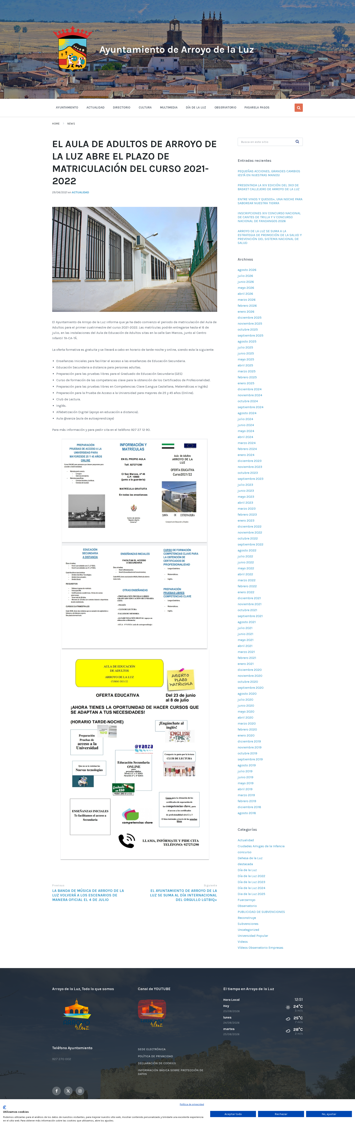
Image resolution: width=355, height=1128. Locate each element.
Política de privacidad (192, 1104)
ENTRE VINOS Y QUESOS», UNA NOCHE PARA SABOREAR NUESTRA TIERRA (270, 201)
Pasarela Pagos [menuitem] (257, 107)
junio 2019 (245, 777)
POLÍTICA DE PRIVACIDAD (155, 1056)
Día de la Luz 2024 (251, 888)
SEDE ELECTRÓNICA (152, 1049)
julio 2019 (245, 771)
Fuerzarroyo (246, 900)
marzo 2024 (247, 443)
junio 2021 (245, 634)
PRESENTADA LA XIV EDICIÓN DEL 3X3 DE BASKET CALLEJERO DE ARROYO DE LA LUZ (269, 187)
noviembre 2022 (250, 532)
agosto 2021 (247, 622)
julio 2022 (245, 556)
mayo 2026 (246, 288)
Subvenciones (248, 924)
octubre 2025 (248, 329)
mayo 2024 (246, 431)
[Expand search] (299, 108)
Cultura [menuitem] (145, 107)
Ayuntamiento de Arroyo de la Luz (176, 49)
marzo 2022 (247, 580)
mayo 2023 (246, 497)
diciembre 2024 (250, 389)
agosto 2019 (247, 765)
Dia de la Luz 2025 (251, 894)
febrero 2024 (247, 449)
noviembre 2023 (250, 467)
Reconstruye (247, 918)
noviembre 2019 (250, 747)
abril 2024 (245, 437)
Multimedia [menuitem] (169, 107)
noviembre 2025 (250, 323)
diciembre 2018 (249, 807)
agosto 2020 (247, 694)
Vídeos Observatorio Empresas (260, 948)
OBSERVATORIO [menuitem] (225, 107)
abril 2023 (245, 503)
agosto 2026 (247, 270)
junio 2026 (246, 282)
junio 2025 (246, 353)
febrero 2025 (247, 377)
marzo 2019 (246, 795)
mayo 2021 (246, 640)
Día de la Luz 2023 (251, 882)
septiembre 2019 (250, 759)
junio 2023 (246, 491)
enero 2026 (246, 311)
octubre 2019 (247, 753)
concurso (244, 852)
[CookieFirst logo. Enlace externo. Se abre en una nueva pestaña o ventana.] (4, 1107)
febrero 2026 (247, 306)
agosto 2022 (247, 550)
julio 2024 (245, 419)
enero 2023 (246, 520)
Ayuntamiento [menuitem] (67, 107)
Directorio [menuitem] (121, 107)
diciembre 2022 (250, 526)
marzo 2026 (247, 300)
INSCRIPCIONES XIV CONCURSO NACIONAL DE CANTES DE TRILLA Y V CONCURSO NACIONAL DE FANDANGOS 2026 (269, 217)
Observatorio (247, 906)
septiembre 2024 (250, 407)
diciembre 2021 (249, 598)
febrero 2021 (247, 658)
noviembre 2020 (250, 676)
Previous (58, 885)
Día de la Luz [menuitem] (196, 107)
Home (56, 123)
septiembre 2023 (250, 479)
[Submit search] (297, 142)
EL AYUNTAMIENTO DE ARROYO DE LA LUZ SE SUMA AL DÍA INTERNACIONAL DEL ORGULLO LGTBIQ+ (183, 895)
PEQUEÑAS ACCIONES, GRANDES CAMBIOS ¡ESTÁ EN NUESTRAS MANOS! (269, 173)
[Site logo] (72, 71)
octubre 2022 (248, 538)
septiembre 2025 (250, 335)
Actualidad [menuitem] (95, 107)
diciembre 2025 (250, 317)
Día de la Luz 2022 (251, 876)
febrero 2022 (247, 586)
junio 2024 (246, 425)
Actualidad (80, 192)
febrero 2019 (247, 801)
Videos (243, 942)
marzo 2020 (247, 723)
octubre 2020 (248, 682)
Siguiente (210, 885)
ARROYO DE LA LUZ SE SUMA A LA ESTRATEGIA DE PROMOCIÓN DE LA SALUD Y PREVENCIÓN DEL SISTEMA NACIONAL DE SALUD (270, 237)
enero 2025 (246, 383)
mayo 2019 (246, 783)
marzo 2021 (246, 652)
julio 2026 (245, 276)
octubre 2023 (248, 473)
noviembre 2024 (250, 395)
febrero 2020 (247, 729)
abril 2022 (245, 574)
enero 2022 (246, 592)
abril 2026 (245, 294)
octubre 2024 (248, 401)
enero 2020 (246, 735)
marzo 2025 (247, 371)
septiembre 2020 (251, 688)
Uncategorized (248, 930)
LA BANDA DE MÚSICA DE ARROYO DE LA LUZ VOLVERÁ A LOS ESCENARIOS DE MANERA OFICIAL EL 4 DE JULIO (88, 895)
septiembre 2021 (250, 616)
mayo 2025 (246, 359)
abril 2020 (245, 717)
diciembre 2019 (249, 741)
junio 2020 (246, 705)
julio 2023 (245, 485)
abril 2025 (245, 365)
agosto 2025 (247, 341)
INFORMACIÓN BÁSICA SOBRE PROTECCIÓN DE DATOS (170, 1072)
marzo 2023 (247, 508)
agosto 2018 (247, 813)
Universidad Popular (253, 936)
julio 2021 (245, 628)
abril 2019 (245, 789)
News (71, 123)
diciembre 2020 (250, 670)
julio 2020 (245, 700)
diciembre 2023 (250, 461)
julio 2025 (245, 347)
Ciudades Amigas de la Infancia (261, 846)
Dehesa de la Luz (250, 858)
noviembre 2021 (250, 604)
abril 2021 (245, 646)
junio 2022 (246, 562)
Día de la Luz (247, 870)
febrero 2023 (247, 514)
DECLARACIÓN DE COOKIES (157, 1063)
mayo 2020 (246, 711)
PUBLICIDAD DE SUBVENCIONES (261, 912)
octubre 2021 (247, 610)
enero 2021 (246, 664)
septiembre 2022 (250, 544)
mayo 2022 (246, 568)
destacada (245, 864)
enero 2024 (246, 455)
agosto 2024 (247, 413)
